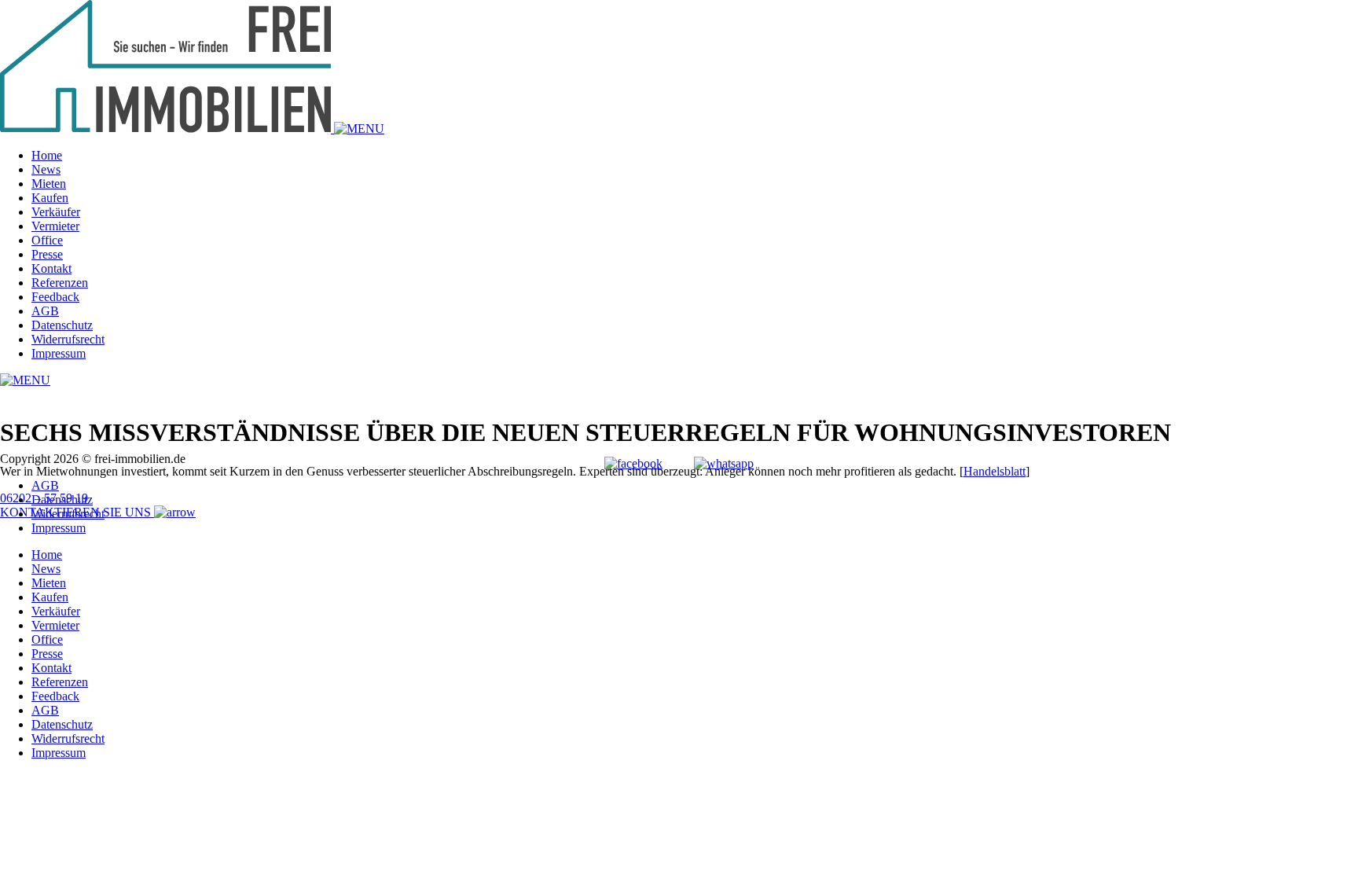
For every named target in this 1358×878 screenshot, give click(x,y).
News (46, 169)
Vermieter (55, 226)
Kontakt (51, 268)
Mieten (48, 183)
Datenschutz (62, 325)
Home (46, 155)
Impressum (58, 353)
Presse (47, 254)
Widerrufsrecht (68, 339)
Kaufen (49, 197)
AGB (45, 311)
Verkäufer (55, 212)
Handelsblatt (994, 471)
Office (47, 240)
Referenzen (59, 282)
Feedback (55, 296)
